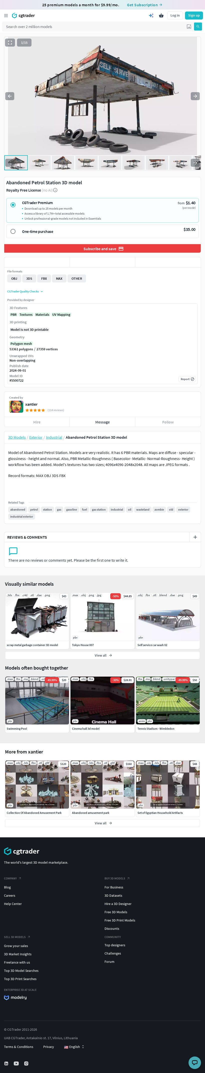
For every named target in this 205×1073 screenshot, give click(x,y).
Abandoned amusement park (90, 813)
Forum (109, 961)
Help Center (13, 903)
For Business (113, 887)
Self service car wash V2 (152, 645)
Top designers (114, 945)
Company (10, 878)
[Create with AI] (151, 16)
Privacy (48, 1046)
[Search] (198, 27)
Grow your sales (16, 946)
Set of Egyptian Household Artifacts (160, 813)
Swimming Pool (17, 728)
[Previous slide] (9, 96)
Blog (7, 887)
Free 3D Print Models (119, 920)
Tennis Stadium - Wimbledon (156, 728)
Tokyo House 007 (83, 645)
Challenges (112, 953)
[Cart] (161, 16)
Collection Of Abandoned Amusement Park (34, 813)
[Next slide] (195, 96)
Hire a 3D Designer (118, 903)
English (72, 1046)
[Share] (168, 262)
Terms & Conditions (18, 1046)
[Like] (37, 262)
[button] (189, 27)
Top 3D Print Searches (20, 979)
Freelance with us (17, 962)
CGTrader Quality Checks (23, 291)
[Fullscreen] (10, 43)
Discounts (111, 928)
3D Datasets (113, 895)
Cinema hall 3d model (86, 728)
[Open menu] (6, 16)
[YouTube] (16, 1063)
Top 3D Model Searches (21, 970)
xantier (31, 404)
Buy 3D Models (114, 878)
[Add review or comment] (195, 537)
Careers (9, 895)
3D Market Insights (18, 954)
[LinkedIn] (6, 1063)
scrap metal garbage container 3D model (32, 645)
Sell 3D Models (15, 937)
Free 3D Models (115, 912)
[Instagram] (26, 1063)
